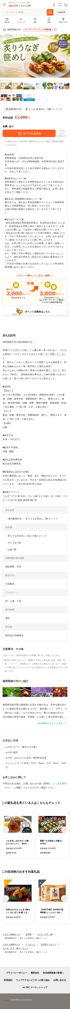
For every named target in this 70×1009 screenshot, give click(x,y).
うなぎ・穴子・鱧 (44, 934)
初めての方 (63, 22)
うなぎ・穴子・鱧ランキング (15, 948)
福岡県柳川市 (14, 29)
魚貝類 (28, 934)
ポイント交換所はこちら (37, 311)
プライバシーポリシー (16, 973)
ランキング (21, 22)
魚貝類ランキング (48, 944)
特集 (49, 22)
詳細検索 (61, 12)
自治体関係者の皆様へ (53, 973)
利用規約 (8, 980)
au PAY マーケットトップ (35, 987)
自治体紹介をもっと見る (50, 723)
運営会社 (35, 973)
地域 (35, 22)
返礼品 (7, 22)
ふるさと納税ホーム (11, 934)
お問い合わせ (59, 980)
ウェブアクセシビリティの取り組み (33, 980)
